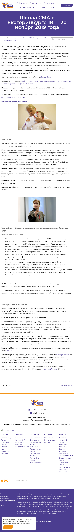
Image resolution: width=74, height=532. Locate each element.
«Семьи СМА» (45, 77)
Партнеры (4, 447)
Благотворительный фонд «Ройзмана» (18, 84)
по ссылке (11, 351)
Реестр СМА (34, 458)
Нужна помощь (49, 440)
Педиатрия (62, 451)
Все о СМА (47, 8)
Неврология (63, 444)
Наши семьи (25, 8)
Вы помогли (48, 442)
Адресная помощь (36, 438)
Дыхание (62, 447)
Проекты (34, 3)
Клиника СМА (20, 440)
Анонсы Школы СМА (66, 385)
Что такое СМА (64, 440)
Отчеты (3, 444)
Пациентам (49, 3)
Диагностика (34, 440)
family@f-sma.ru (62, 355)
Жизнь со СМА (49, 438)
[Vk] (2, 481)
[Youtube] (7, 481)
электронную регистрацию (13, 97)
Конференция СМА (22, 447)
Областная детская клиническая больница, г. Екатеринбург (46, 81)
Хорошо (8, 527)
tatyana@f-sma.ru (50, 369)
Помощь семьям (20, 438)
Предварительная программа (14, 101)
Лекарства (62, 438)
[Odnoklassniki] (5, 481)
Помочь (3, 440)
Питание (62, 449)
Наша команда (6, 438)
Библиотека (63, 471)
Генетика (62, 442)
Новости (4, 449)
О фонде (21, 3)
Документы (5, 442)
